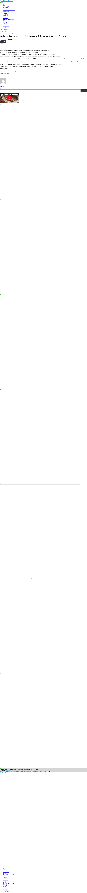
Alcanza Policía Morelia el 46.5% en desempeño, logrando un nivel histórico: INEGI (15, 75)
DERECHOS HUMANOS (8, 19)
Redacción (8, 39)
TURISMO (5, 23)
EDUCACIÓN (6, 11)
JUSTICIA (5, 20)
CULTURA (5, 21)
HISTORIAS (5, 24)
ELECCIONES (6, 6)
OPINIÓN (5, 8)
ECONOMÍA (5, 13)
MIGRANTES (6, 14)
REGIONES (5, 15)
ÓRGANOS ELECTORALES (9, 10)
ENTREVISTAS (6, 27)
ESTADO (5, 22)
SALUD (4, 16)
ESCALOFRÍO (6, 26)
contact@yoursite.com (9, 770)
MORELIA (5, 5)
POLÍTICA (5, 12)
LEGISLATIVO (6, 7)
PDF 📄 (3, 41)
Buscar (1, 88)
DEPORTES (5, 18)
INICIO (4, 4)
